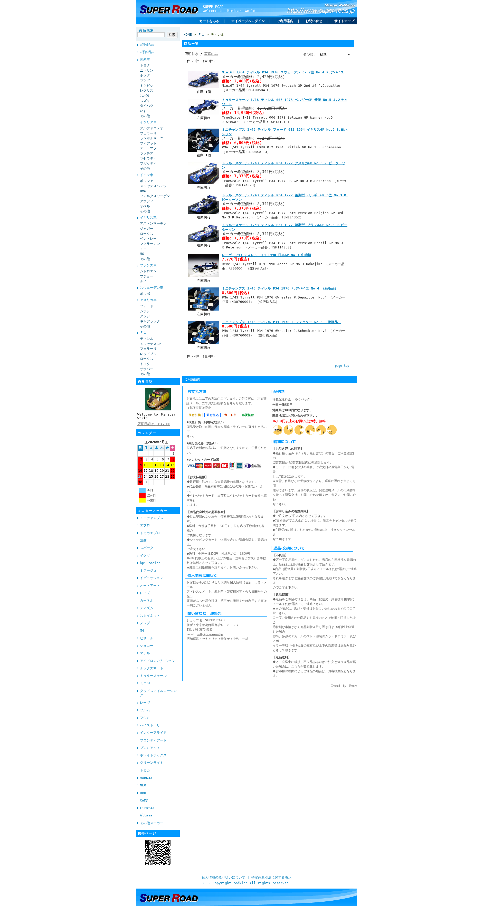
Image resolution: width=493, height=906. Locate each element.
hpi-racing (150, 563)
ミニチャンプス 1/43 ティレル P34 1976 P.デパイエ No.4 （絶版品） (280, 288)
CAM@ (144, 800)
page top (342, 366)
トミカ (145, 770)
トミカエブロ (150, 533)
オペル (145, 206)
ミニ (143, 249)
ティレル (146, 339)
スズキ (145, 101)
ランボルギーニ (151, 138)
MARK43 (146, 778)
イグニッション (151, 578)
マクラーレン (150, 244)
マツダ (145, 80)
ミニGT (145, 683)
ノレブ (145, 623)
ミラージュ (148, 570)
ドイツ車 (146, 175)
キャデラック (150, 321)
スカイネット (150, 616)
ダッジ (145, 316)
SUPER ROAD (213, 7)
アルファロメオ (151, 128)
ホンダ (145, 75)
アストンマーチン (153, 223)
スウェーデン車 (151, 288)
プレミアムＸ (150, 748)
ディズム (146, 608)
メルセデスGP (150, 344)
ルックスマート (151, 668)
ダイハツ (146, 106)
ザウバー (146, 369)
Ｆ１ (143, 332)
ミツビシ (146, 86)
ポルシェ (146, 181)
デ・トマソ (148, 148)
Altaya (146, 815)
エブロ (145, 525)
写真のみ (211, 54)
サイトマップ (344, 21)
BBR (143, 793)
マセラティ (148, 158)
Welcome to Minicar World (229, 11)
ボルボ (145, 294)
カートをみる (209, 21)
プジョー (146, 276)
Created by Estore (344, 686)
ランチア (146, 153)
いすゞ (145, 111)
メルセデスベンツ (153, 186)
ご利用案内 (285, 21)
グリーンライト (151, 763)
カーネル (146, 600)
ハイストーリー (151, 725)
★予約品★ (147, 52)
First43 (147, 808)
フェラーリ (148, 133)
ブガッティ (148, 163)
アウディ (146, 201)
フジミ (145, 718)
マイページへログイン (248, 21)
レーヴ (145, 703)
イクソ (145, 555)
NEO (143, 785)
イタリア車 (148, 122)
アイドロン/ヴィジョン (157, 661)
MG (142, 254)
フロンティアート (153, 740)
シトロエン (148, 271)
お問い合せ (314, 21)
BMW (143, 191)
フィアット (148, 143)
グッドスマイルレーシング (158, 693)
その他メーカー (151, 823)
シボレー (146, 311)
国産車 (145, 59)
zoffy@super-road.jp (210, 634)
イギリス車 (148, 217)
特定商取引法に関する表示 (271, 877)
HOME (188, 34)
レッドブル (148, 354)
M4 (142, 630)
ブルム (145, 710)
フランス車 (148, 265)
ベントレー (148, 238)
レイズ (145, 593)
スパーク (146, 548)
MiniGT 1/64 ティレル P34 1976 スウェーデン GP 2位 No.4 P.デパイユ (283, 72)
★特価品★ (147, 44)
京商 (143, 540)
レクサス (146, 90)
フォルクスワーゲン (155, 196)
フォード (146, 306)
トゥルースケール (153, 676)
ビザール (146, 638)
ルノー (145, 281)
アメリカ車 (148, 300)
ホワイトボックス (153, 755)
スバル (145, 96)
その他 (145, 116)
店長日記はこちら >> (153, 424)
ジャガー (146, 228)
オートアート (150, 585)
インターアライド (153, 733)
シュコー (146, 646)
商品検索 (146, 30)
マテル (145, 653)
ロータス (146, 234)
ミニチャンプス (151, 518)
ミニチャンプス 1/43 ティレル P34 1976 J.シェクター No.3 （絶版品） (281, 322)
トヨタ (145, 65)
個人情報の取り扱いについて (223, 877)
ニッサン (146, 70)
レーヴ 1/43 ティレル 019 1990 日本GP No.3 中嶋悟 (266, 255)
